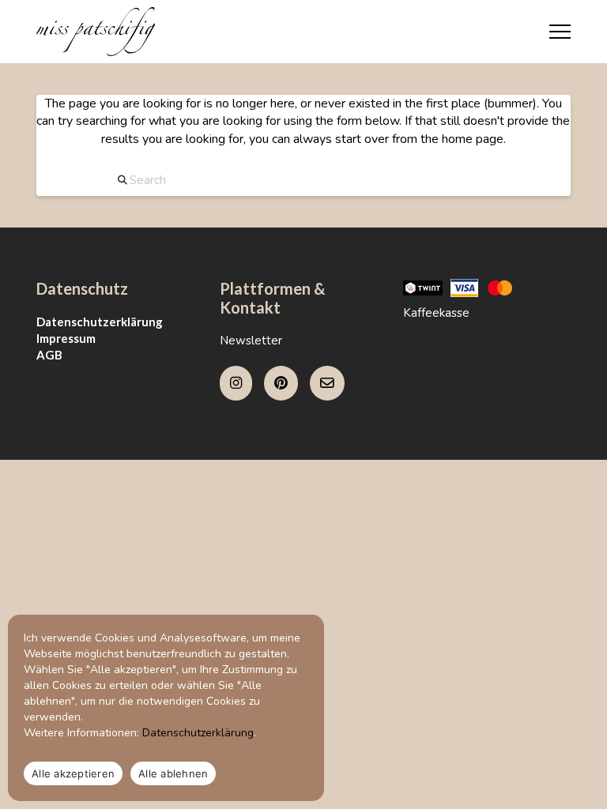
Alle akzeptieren (73, 773)
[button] (560, 32)
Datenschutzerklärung (99, 321)
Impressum (66, 338)
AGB (49, 355)
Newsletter (251, 340)
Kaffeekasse (436, 313)
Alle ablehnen (173, 773)
